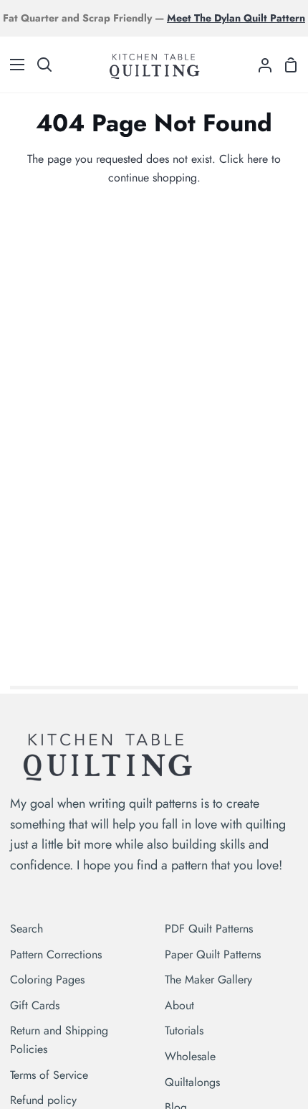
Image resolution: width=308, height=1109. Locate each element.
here (257, 159)
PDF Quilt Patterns (209, 928)
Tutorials (184, 1030)
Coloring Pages (47, 979)
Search (26, 928)
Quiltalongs (192, 1082)
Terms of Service (49, 1075)
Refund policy (43, 1100)
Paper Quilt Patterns (213, 954)
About (179, 1005)
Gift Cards (34, 1005)
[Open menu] (13, 64)
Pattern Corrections (56, 954)
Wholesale (190, 1056)
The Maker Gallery (208, 979)
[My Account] (259, 65)
